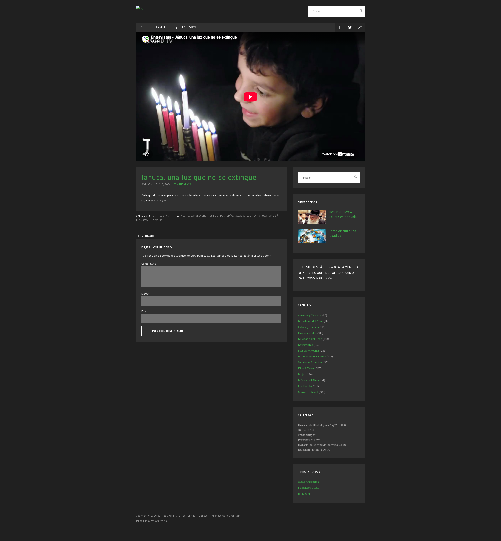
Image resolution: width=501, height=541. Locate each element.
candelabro (199, 216)
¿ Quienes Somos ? (188, 27)
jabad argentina (246, 216)
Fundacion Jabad (308, 487)
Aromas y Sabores (310, 315)
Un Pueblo (305, 386)
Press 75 (167, 516)
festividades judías (220, 216)
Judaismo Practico (310, 362)
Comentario (148, 263)
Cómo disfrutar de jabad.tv (342, 233)
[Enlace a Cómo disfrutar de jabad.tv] (312, 242)
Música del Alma (308, 380)
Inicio (144, 27)
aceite (185, 216)
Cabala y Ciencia (308, 327)
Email (144, 311)
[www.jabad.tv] (140, 8)
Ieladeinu (304, 493)
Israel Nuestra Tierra (312, 356)
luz (152, 220)
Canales (161, 27)
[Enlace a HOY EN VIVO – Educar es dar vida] (312, 223)
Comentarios (182, 184)
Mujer (302, 374)
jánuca (262, 216)
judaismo (142, 220)
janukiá (273, 216)
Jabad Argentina (308, 481)
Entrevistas (161, 216)
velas (159, 220)
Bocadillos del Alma (310, 321)
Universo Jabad (308, 392)
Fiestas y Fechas (309, 350)
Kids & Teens (306, 368)
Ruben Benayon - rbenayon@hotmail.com (216, 516)
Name (145, 294)
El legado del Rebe (310, 339)
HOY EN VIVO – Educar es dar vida (343, 215)
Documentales (307, 333)
